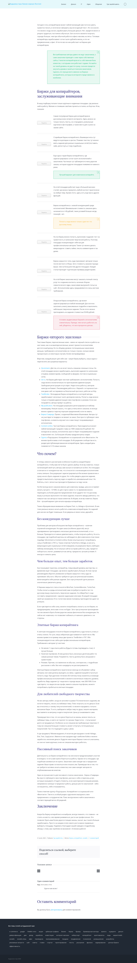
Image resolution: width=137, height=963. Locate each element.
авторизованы (56, 910)
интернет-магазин (62, 935)
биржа (71, 838)
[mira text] (44, 279)
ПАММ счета (31, 932)
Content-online (47, 426)
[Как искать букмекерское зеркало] (46, 869)
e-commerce (13, 932)
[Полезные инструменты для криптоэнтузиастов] (68, 869)
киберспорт (76, 935)
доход (31, 935)
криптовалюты (99, 935)
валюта (103, 932)
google (22, 932)
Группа (44, 437)
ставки (42, 943)
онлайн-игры (21, 939)
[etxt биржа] (44, 115)
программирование (53, 939)
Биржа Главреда (47, 414)
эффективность (14, 946)
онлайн (85, 838)
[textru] (44, 155)
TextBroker (45, 394)
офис (30, 939)
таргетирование (60, 943)
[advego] (44, 137)
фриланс (90, 943)
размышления (99, 939)
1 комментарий (94, 838)
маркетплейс (117, 935)
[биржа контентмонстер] (44, 260)
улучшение (80, 943)
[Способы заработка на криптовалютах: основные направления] (90, 869)
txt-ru (43, 380)
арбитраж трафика (52, 932)
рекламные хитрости (16, 943)
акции (41, 932)
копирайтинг (78, 838)
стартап (50, 943)
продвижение (75, 939)
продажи (65, 939)
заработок (39, 935)
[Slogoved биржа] (44, 300)
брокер (78, 932)
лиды (109, 935)
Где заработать (58, 838)
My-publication (46, 406)
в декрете (112, 932)
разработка (110, 939)
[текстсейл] (44, 186)
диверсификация (15, 935)
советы (34, 943)
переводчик (39, 939)
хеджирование (100, 943)
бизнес (63, 932)
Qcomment (45, 368)
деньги (120, 932)
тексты (71, 943)
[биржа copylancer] (44, 205)
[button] (125, 4)
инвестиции (49, 935)
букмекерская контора (91, 932)
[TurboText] (44, 236)
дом (25, 935)
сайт (28, 943)
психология (87, 939)
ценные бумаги (113, 943)
